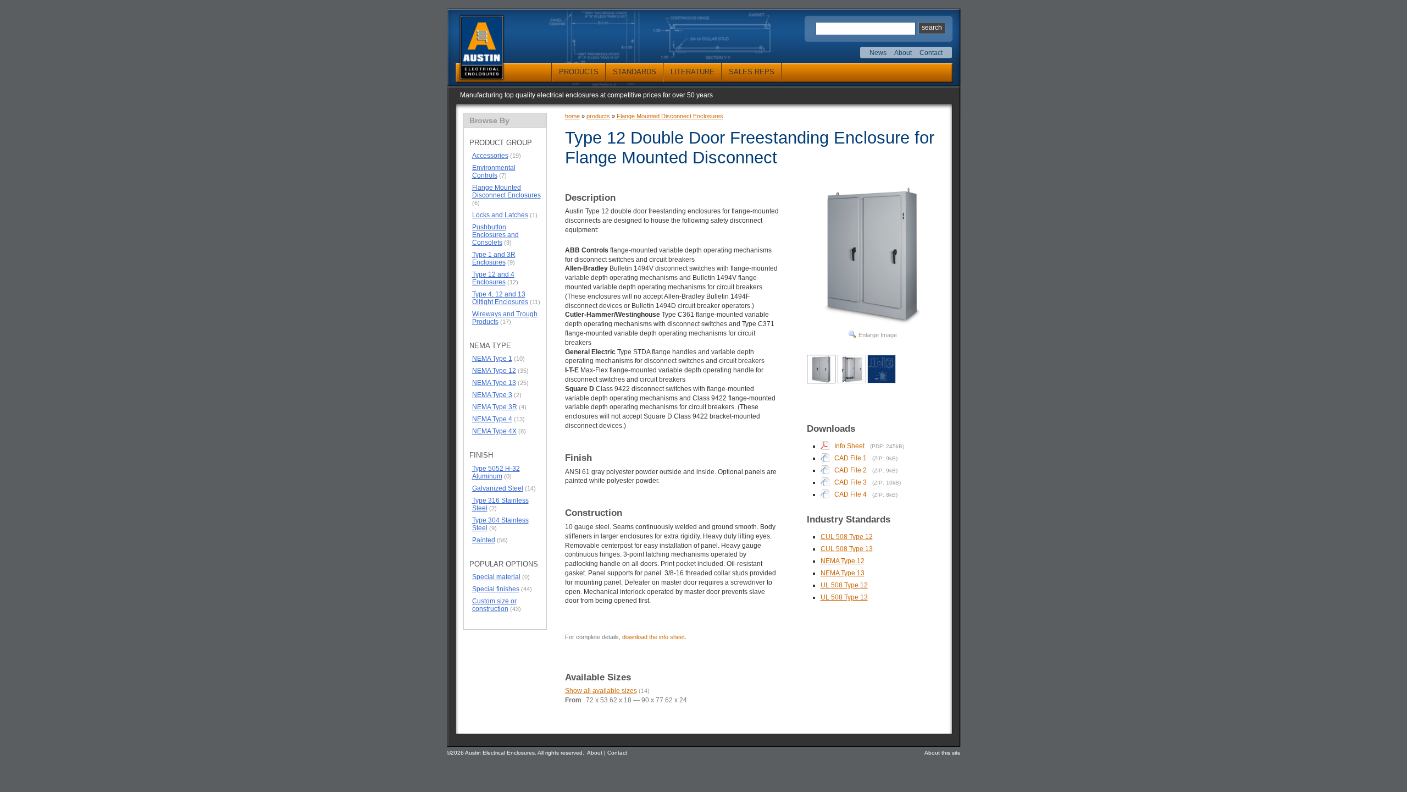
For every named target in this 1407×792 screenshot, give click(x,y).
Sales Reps (751, 72)
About (903, 53)
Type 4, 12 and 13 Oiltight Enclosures (500, 298)
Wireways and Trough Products (505, 318)
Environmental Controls (494, 171)
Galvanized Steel (497, 488)
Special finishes (495, 589)
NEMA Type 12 (494, 371)
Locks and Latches (500, 215)
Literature (692, 72)
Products (579, 72)
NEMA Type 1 (492, 358)
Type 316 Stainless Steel (500, 504)
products (598, 116)
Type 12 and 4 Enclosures (493, 278)
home (572, 116)
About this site (942, 753)
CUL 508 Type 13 (847, 549)
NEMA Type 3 (492, 395)
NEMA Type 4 (492, 419)
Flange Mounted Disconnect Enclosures (506, 191)
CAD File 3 (850, 482)
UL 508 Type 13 (844, 597)
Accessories (490, 156)
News (878, 53)
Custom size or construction (494, 605)
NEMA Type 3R (494, 407)
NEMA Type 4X (494, 431)
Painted (483, 540)
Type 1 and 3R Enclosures (494, 258)
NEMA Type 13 (494, 383)
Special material (496, 577)
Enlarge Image (877, 335)
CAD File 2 (850, 470)
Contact (931, 53)
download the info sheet (653, 637)
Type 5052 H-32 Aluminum (496, 472)
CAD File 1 (850, 458)
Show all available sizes (601, 691)
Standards (634, 72)
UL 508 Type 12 (844, 585)
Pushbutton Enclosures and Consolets (495, 234)
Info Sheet (849, 446)
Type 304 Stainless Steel (500, 524)
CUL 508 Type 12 (847, 537)
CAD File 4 (850, 494)
